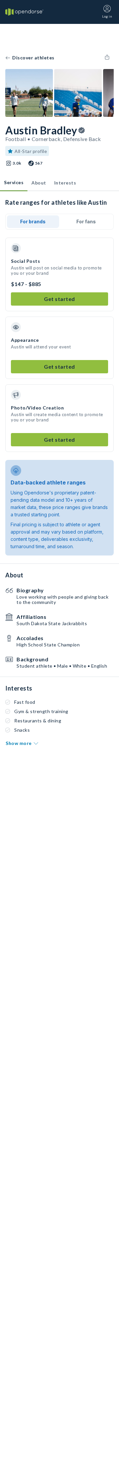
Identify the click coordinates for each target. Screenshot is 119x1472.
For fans (86, 221)
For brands (33, 221)
